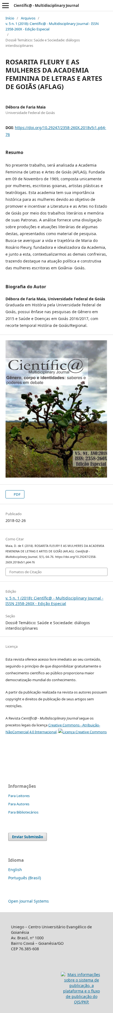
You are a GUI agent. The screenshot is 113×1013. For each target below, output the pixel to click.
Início (9, 18)
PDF (17, 494)
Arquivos (28, 18)
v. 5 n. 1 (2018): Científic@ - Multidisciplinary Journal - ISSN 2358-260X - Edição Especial (52, 26)
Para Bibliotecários (23, 812)
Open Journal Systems (28, 901)
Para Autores (18, 803)
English (15, 869)
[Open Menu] (5, 5)
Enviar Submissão (27, 836)
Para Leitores (19, 795)
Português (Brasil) (24, 877)
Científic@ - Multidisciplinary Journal (46, 5)
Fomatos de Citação (25, 571)
